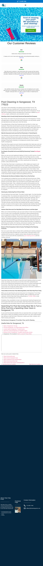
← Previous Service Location (8, 364)
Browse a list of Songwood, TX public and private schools (18, 332)
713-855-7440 (31, 296)
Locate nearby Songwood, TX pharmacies (14, 329)
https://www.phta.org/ (9, 356)
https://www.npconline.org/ (10, 361)
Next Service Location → (35, 364)
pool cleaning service (29, 235)
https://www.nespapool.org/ (11, 358)
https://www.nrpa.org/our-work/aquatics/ (14, 362)
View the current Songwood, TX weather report (15, 330)
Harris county (20, 333)
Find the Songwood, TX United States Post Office (16, 327)
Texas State (29, 333)
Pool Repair (37, 151)
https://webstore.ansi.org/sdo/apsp (12, 359)
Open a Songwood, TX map (10, 326)
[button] (25, 5)
